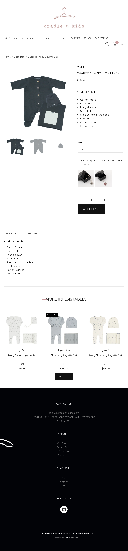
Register (64, 481)
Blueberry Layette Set (64, 355)
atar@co (73, 537)
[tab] (14, 233)
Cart (64, 485)
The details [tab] (34, 233)
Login (64, 477)
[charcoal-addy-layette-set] (15, 145)
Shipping (64, 451)
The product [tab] (12, 233)
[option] (38, 99)
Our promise (64, 443)
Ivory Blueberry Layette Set (105, 355)
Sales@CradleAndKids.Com (64, 412)
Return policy (64, 447)
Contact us (64, 455)
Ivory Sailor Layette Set (22, 355)
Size (80, 142)
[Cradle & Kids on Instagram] (64, 509)
